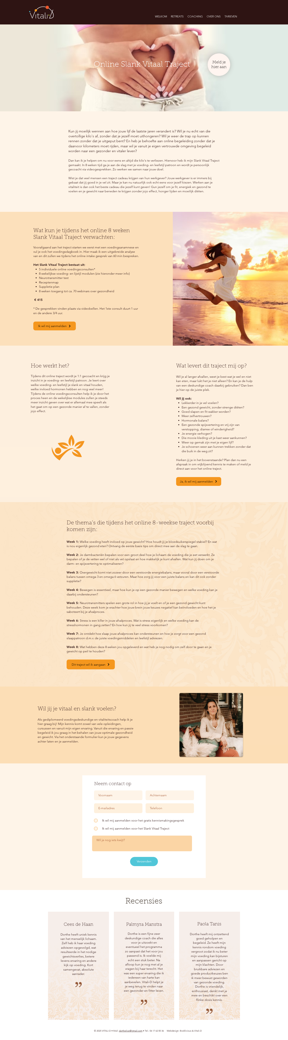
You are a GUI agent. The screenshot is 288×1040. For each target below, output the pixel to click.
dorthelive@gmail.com (130, 1030)
